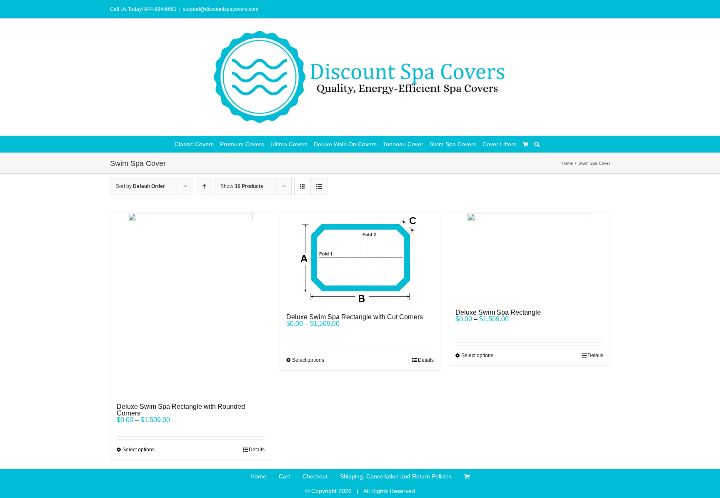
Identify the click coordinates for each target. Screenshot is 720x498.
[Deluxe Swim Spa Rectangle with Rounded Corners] (190, 304)
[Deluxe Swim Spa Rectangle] (529, 257)
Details (257, 450)
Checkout (315, 476)
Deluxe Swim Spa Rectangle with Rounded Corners (181, 410)
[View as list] (319, 186)
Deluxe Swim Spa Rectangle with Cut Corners (354, 316)
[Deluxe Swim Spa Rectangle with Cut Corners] (360, 259)
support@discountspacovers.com (220, 9)
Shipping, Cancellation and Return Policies (396, 476)
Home (258, 476)
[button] (537, 144)
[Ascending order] (204, 186)
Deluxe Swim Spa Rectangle (498, 312)
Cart (284, 476)
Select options (138, 450)
